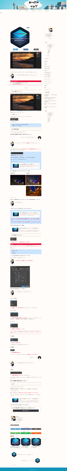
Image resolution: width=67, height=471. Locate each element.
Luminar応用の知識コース (47, 74)
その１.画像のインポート (51, 44)
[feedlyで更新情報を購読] (18, 422)
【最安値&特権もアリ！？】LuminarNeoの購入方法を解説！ (50, 95)
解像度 (49, 51)
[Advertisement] (33, 19)
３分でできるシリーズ (47, 89)
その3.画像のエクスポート (51, 46)
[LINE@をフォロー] (16, 422)
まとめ (48, 53)
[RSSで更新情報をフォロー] (19, 422)
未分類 (45, 87)
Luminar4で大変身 (46, 66)
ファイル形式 (49, 47)
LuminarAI (45, 70)
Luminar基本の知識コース (47, 72)
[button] (56, 55)
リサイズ (49, 49)
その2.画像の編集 (50, 45)
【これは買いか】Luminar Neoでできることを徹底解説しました (50, 101)
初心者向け (45, 85)
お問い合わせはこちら (25, 410)
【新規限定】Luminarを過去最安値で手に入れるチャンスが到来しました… (50, 98)
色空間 (49, 50)
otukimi (17, 416)
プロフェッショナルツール (48, 81)
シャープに (49, 48)
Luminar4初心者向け (47, 68)
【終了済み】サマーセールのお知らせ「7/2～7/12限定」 (50, 107)
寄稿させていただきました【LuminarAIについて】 (50, 104)
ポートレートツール (47, 83)
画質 (48, 52)
